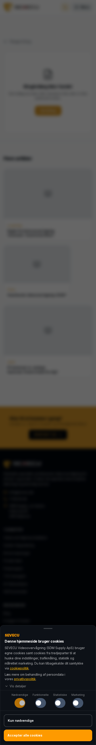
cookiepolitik (19, 668)
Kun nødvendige (21, 720)
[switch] (20, 703)
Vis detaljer (18, 686)
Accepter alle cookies (24, 735)
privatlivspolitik (25, 679)
